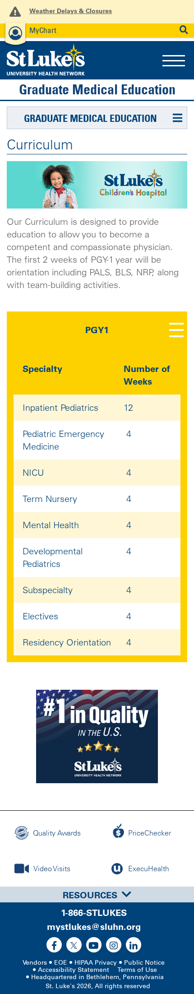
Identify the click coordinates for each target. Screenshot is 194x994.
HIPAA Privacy (95, 962)
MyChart (42, 30)
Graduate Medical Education (97, 89)
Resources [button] (90, 895)
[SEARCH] (184, 30)
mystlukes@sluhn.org (94, 926)
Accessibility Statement (73, 970)
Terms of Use (137, 970)
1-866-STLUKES (94, 912)
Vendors (35, 962)
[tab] (97, 894)
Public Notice (144, 962)
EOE (60, 962)
